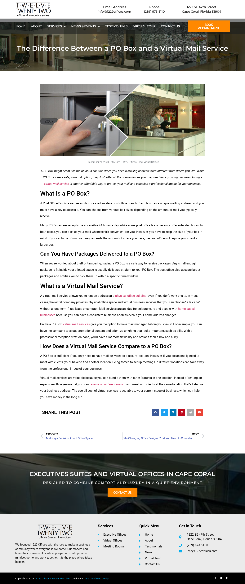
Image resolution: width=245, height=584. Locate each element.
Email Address (114, 7)
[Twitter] (221, 578)
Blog (140, 162)
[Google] (227, 578)
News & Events (83, 26)
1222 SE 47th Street (201, 7)
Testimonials (116, 26)
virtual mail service (56, 184)
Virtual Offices (151, 162)
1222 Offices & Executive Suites (53, 578)
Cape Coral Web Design (96, 578)
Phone (154, 7)
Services (54, 26)
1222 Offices (130, 162)
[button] (155, 412)
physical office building (130, 296)
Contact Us (170, 26)
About (36, 26)
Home (20, 26)
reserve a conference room (107, 384)
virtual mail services (77, 324)
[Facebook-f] (215, 578)
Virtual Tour (144, 26)
